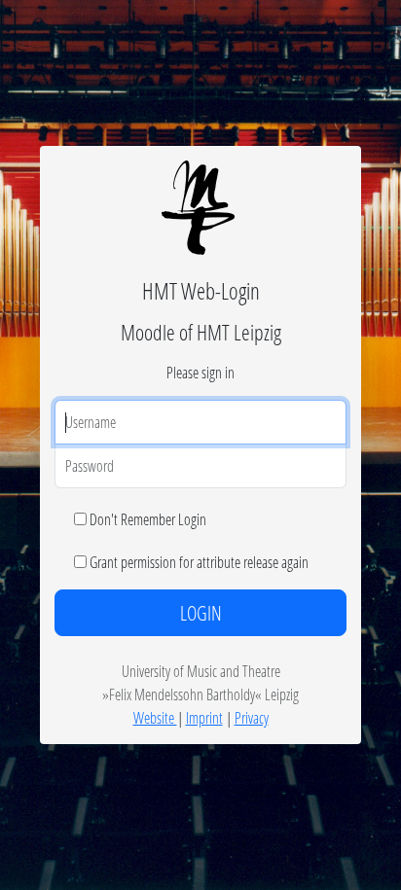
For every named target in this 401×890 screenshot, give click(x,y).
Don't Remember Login (148, 519)
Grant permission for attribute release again (199, 562)
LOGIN (201, 612)
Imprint (204, 717)
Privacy (252, 717)
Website (155, 717)
